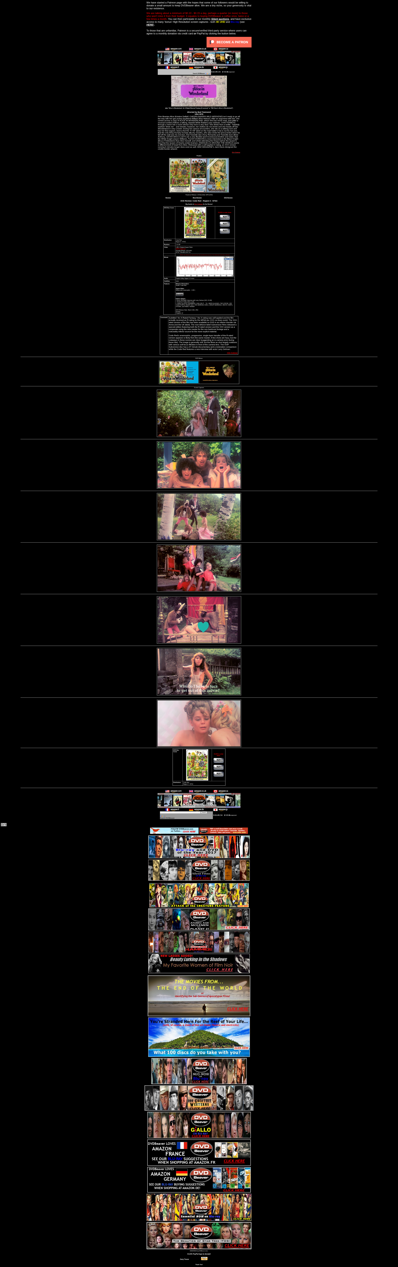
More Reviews (197, 198)
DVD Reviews (228, 198)
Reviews (168, 198)
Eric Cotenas (232, 353)
